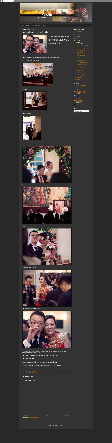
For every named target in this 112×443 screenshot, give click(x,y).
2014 (77, 38)
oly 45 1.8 (36, 372)
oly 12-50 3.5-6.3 (31, 372)
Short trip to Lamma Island (82, 58)
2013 (77, 40)
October (78, 79)
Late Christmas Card (81, 50)
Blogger (61, 425)
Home (22, 25)
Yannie (51, 372)
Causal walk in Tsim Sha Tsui (83, 47)
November (79, 77)
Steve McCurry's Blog (80, 91)
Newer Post (25, 415)
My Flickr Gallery (77, 31)
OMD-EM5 (44, 372)
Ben (26, 372)
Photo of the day (80, 70)
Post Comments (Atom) (33, 417)
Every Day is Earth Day (80, 92)
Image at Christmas (81, 57)
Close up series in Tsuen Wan (83, 48)
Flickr (50, 365)
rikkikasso (78, 95)
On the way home (80, 67)
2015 (77, 36)
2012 (77, 42)
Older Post (67, 415)
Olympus (40, 372)
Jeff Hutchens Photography (82, 104)
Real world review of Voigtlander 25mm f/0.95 (82, 75)
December (79, 43)
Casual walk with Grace (81, 68)
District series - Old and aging (83, 62)
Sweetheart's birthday (81, 60)
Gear (27, 25)
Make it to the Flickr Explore (82, 45)
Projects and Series (35, 25)
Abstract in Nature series (82, 55)
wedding (48, 372)
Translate (84, 113)
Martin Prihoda (79, 100)
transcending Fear (79, 101)
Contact (44, 25)
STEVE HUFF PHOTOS (81, 85)
